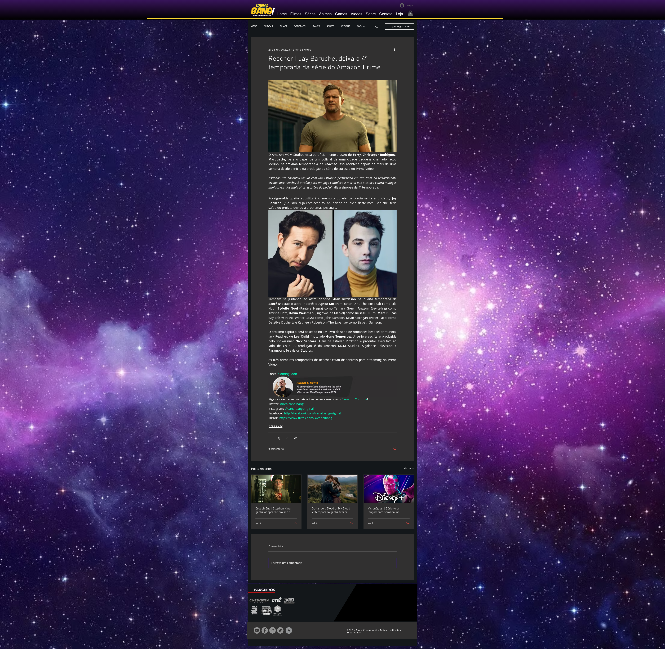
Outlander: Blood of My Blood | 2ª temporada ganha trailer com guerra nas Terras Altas (332, 510)
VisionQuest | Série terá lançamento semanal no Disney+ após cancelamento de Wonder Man (388, 510)
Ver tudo (409, 468)
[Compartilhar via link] (295, 438)
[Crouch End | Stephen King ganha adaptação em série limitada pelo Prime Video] (276, 489)
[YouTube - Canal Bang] (257, 630)
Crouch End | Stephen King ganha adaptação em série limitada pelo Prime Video (273, 510)
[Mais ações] (394, 49)
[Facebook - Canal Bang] (264, 630)
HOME (254, 26)
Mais (359, 26)
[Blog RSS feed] (289, 630)
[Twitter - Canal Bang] (280, 630)
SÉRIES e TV (299, 26)
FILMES (283, 26)
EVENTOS (345, 26)
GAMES (316, 26)
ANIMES (330, 26)
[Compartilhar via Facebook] (270, 438)
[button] (410, 13)
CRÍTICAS (268, 26)
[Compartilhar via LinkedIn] (287, 438)
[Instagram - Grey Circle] (272, 630)
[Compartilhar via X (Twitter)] (278, 438)
